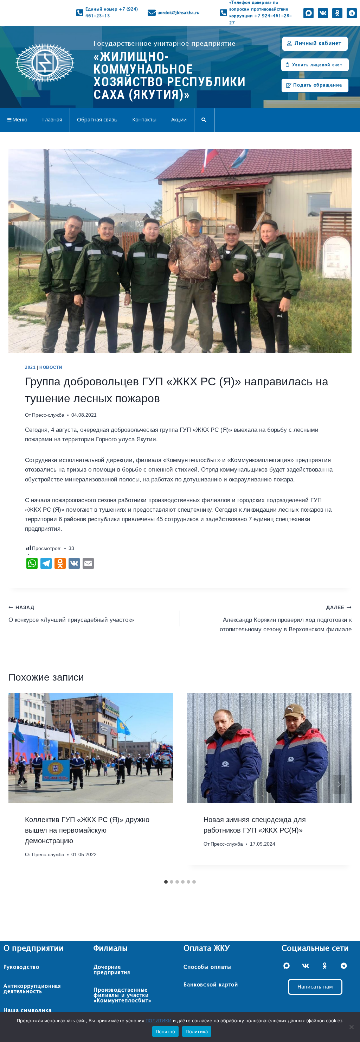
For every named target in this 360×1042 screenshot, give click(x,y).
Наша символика (28, 1010)
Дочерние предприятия (112, 970)
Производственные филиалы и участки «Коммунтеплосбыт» (123, 995)
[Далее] (339, 784)
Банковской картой (211, 985)
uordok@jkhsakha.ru (178, 13)
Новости (50, 367)
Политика (197, 1031)
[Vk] (323, 13)
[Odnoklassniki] (337, 13)
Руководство (21, 967)
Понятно (165, 1031)
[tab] (166, 882)
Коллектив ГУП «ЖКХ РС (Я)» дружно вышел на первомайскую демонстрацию (87, 830)
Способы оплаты (207, 967)
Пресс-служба (48, 415)
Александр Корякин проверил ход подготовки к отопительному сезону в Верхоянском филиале (286, 619)
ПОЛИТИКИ (159, 1020)
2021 (30, 367)
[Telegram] (352, 13)
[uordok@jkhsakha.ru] (152, 13)
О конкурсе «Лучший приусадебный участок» (71, 614)
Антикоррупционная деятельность (32, 989)
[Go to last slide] (21, 784)
